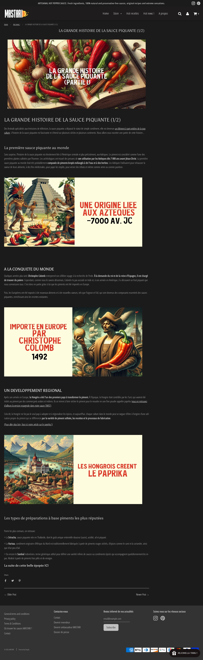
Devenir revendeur (62, 622)
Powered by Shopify (24, 649)
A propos (163, 13)
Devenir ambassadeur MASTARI (67, 627)
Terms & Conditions (12, 623)
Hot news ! (148, 13)
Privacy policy (9, 618)
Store (116, 13)
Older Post (11, 594)
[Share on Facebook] (6, 580)
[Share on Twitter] (12, 580)
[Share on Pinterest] (19, 580)
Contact (7, 633)
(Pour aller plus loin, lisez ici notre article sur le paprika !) (28, 424)
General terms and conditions (16, 614)
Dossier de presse (61, 632)
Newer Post (141, 594)
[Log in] (187, 13)
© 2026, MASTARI (9, 649)
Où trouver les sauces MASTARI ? (18, 628)
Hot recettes (132, 13)
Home (106, 13)
